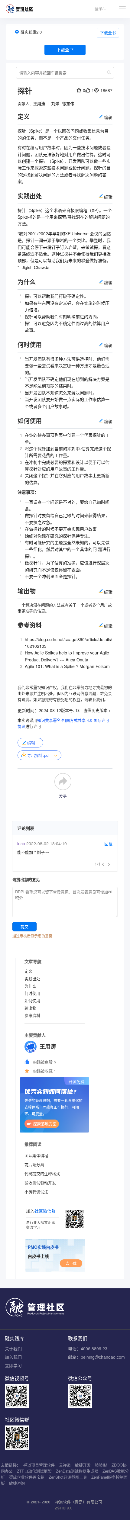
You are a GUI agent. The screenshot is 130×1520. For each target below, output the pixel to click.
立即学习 (13, 1365)
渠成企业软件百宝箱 (26, 1477)
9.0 (63, 1508)
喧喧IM (101, 1465)
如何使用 (32, 1000)
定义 (28, 971)
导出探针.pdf (38, 755)
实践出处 (32, 979)
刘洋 (55, 103)
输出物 (30, 1008)
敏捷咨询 (17, 1483)
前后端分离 (34, 1164)
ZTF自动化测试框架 (34, 1471)
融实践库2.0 (31, 32)
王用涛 (39, 103)
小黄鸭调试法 (36, 1191)
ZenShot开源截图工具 (68, 1477)
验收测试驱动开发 (40, 1182)
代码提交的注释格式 (42, 1173)
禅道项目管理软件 (39, 1465)
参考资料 (32, 1015)
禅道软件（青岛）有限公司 (78, 1502)
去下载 (71, 1263)
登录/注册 (103, 8)
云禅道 (65, 1465)
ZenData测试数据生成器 (77, 1471)
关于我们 (13, 1348)
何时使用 (32, 993)
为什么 (30, 986)
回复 (108, 843)
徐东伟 (68, 103)
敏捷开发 (83, 1465)
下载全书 (108, 32)
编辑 (31, 742)
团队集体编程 (36, 1155)
